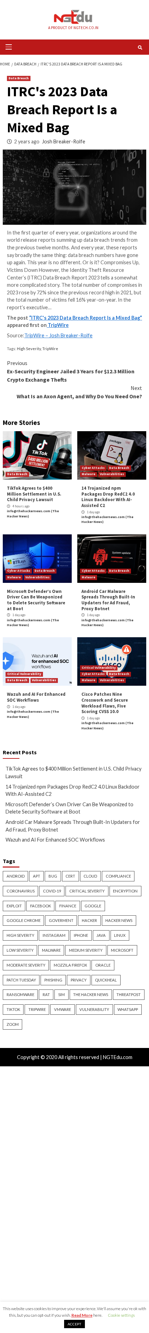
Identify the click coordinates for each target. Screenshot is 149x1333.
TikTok (13, 1009)
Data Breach (19, 78)
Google (93, 906)
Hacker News (118, 920)
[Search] (140, 47)
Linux (119, 935)
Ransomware (20, 994)
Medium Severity (86, 950)
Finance (67, 906)
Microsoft (122, 950)
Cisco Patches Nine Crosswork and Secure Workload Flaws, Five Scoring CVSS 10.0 (104, 702)
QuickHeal (106, 980)
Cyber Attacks (93, 468)
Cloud (90, 876)
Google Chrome (24, 920)
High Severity (29, 348)
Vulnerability (94, 1009)
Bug (53, 876)
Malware (88, 474)
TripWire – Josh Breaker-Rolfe (58, 335)
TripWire (58, 325)
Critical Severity (87, 891)
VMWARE (62, 1009)
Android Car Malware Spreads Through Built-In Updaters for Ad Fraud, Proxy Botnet (108, 599)
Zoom (13, 1024)
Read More (82, 1315)
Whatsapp (127, 1009)
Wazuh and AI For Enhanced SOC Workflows (36, 697)
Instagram (54, 935)
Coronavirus (21, 891)
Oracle (103, 965)
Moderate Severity (26, 965)
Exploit (14, 906)
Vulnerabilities (112, 474)
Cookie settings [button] (121, 1315)
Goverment (61, 920)
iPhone (81, 935)
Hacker (89, 920)
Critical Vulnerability (24, 674)
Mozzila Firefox (70, 965)
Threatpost (128, 994)
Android (16, 876)
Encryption (125, 891)
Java (101, 935)
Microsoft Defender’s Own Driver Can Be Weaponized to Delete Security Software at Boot (36, 599)
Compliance (118, 876)
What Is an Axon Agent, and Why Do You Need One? (79, 392)
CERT (70, 876)
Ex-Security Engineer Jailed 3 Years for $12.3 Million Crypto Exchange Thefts (70, 371)
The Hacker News (90, 994)
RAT (46, 994)
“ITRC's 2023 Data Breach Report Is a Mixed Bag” (85, 318)
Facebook (40, 906)
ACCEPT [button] (74, 1324)
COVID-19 (52, 891)
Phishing (53, 980)
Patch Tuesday (21, 980)
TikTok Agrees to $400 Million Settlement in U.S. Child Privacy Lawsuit (34, 493)
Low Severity (20, 950)
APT (36, 876)
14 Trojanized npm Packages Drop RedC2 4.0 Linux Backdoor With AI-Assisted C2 (108, 496)
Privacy (79, 980)
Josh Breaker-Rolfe (63, 141)
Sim (61, 994)
